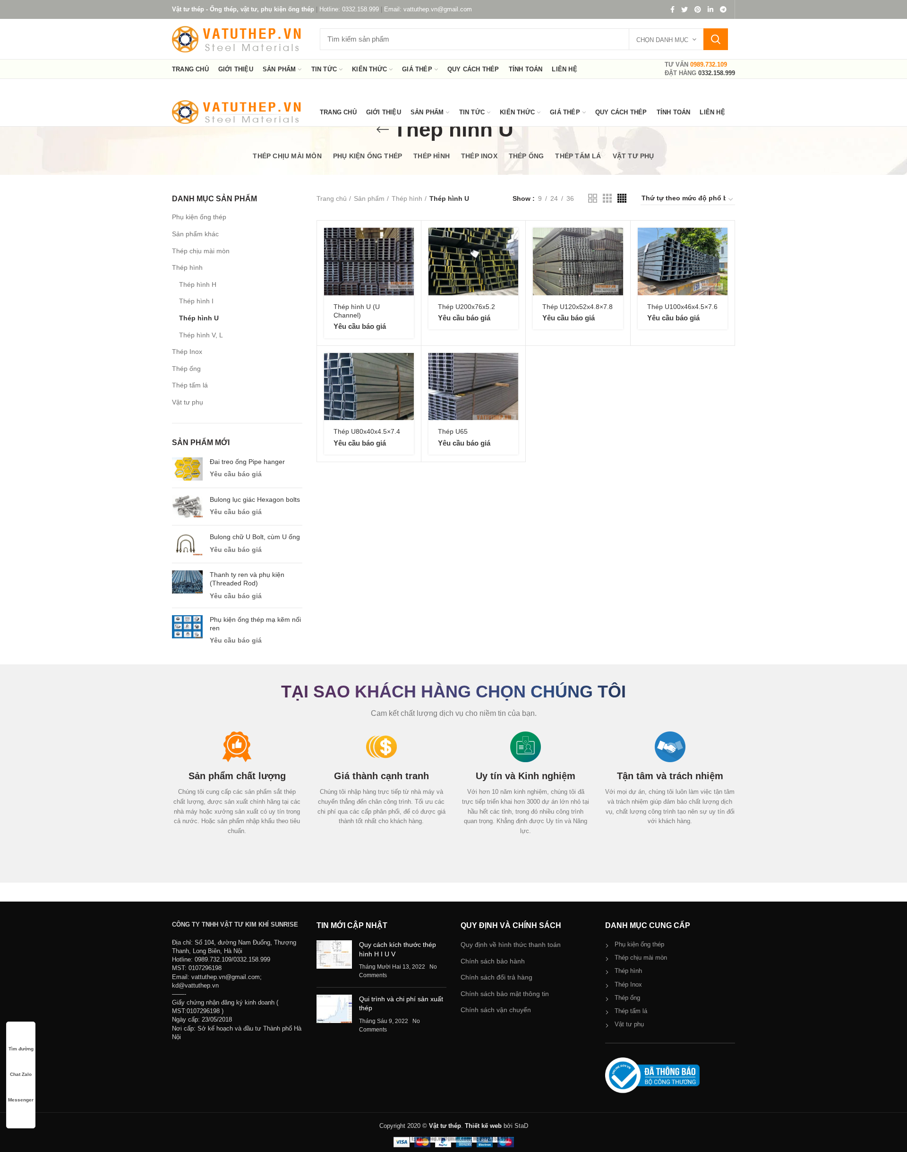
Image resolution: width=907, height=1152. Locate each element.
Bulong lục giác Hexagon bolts (255, 499)
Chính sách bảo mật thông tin (505, 993)
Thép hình (187, 267)
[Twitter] (684, 9)
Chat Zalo (21, 1074)
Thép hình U (199, 318)
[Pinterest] (697, 9)
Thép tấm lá (190, 385)
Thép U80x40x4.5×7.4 (367, 431)
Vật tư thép (445, 1125)
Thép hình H (197, 284)
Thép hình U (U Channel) (357, 311)
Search (715, 39)
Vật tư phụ (187, 402)
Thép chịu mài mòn (201, 251)
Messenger (21, 1099)
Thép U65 (453, 431)
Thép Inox (187, 351)
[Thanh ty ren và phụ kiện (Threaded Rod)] (187, 585)
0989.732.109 (708, 64)
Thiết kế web (483, 1125)
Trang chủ (332, 198)
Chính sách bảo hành (493, 961)
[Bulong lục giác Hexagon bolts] (187, 506)
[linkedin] (710, 9)
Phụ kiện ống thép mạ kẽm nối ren (255, 624)
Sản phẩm (369, 198)
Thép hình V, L (201, 335)
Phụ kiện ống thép (199, 217)
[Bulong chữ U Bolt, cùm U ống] (187, 544)
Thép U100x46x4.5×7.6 (682, 306)
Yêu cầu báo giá (236, 474)
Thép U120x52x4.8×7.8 (577, 306)
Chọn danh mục (662, 39)
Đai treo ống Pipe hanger (247, 461)
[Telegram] (723, 9)
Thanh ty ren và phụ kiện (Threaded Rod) (247, 579)
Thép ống (186, 368)
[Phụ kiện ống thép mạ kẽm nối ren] (187, 630)
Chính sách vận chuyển (496, 1010)
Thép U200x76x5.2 (466, 306)
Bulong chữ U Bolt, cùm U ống (255, 537)
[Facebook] (672, 9)
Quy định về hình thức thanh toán (511, 944)
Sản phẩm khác (195, 234)
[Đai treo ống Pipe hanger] (187, 469)
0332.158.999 (716, 73)
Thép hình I (196, 301)
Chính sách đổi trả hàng (496, 977)
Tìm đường (21, 1048)
